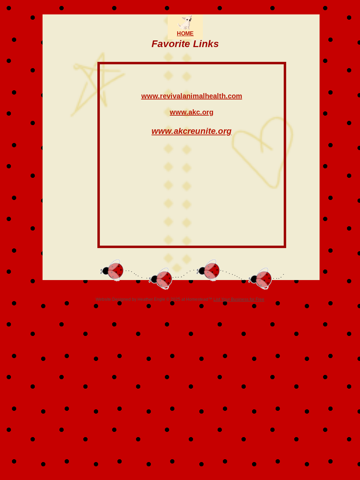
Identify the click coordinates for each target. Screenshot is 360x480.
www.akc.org (191, 112)
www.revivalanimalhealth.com (191, 96)
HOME (185, 34)
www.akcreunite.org (192, 131)
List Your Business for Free (238, 299)
